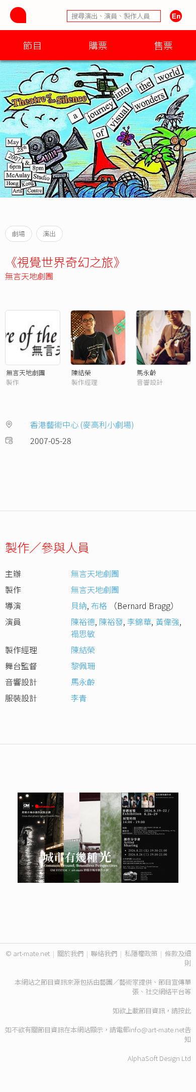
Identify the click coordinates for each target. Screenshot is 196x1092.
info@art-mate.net (156, 1029)
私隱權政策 (141, 953)
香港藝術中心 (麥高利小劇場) (82, 424)
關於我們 (70, 953)
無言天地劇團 (29, 276)
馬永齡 (146, 372)
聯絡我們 (104, 953)
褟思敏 (83, 634)
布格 (99, 605)
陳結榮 (81, 372)
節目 (32, 45)
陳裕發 (111, 621)
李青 (79, 698)
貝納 (79, 605)
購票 (98, 45)
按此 (184, 1010)
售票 (163, 45)
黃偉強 (167, 621)
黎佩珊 (83, 666)
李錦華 (139, 621)
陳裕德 (83, 621)
